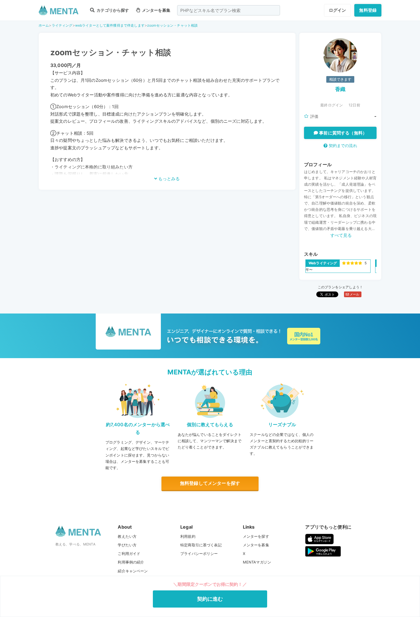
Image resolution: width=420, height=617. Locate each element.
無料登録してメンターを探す (210, 483)
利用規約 (187, 536)
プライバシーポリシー (199, 553)
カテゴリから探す (112, 10)
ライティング (62, 25)
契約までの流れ (342, 145)
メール (354, 294)
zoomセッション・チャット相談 (172, 25)
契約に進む (210, 599)
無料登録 (368, 10)
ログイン (337, 10)
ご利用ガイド (129, 553)
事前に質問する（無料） (342, 133)
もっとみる (168, 178)
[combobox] (228, 10)
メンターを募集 (155, 10)
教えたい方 (127, 536)
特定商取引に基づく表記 (201, 545)
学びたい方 (127, 545)
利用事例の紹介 (131, 562)
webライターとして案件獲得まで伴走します (110, 25)
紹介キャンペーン (133, 571)
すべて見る (341, 235)
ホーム (44, 25)
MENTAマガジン (257, 562)
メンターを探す (256, 536)
